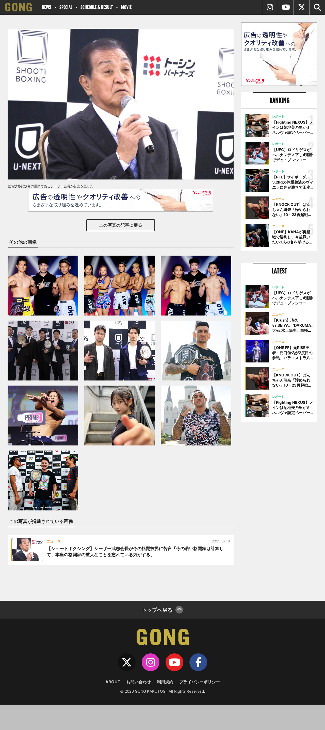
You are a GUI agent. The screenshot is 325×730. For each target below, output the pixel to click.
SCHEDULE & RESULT (96, 7)
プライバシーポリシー (199, 681)
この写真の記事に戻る (120, 225)
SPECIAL (65, 7)
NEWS (46, 7)
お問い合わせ (138, 681)
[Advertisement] (279, 509)
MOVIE (126, 7)
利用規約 (165, 681)
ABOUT (112, 681)
